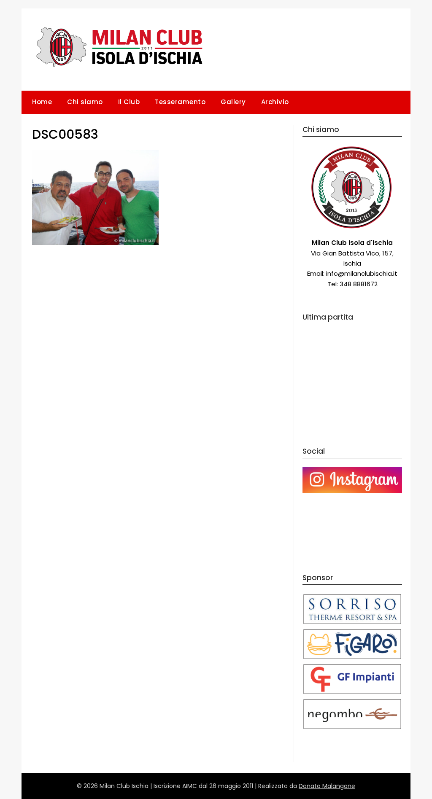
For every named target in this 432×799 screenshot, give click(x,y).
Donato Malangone (327, 786)
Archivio (275, 101)
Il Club (129, 101)
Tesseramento (180, 101)
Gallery (233, 101)
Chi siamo (85, 101)
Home (42, 101)
